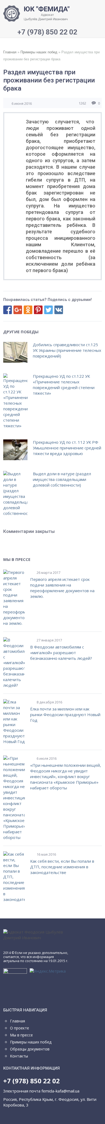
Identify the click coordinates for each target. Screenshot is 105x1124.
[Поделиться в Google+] (17, 310)
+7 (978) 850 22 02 (31, 1080)
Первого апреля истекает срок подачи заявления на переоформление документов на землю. (62, 588)
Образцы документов (30, 1049)
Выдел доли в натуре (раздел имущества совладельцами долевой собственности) (62, 479)
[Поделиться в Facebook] (7, 310)
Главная (9, 52)
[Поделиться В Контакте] (58, 310)
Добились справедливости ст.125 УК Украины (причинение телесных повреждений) (67, 350)
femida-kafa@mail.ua (60, 1091)
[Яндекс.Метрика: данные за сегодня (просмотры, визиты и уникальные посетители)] (48, 971)
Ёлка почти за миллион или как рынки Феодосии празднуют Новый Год (65, 714)
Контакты (19, 1056)
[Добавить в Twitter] (48, 310)
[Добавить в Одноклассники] (28, 310)
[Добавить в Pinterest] (38, 310)
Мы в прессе (21, 1035)
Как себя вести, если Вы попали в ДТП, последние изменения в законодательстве (62, 866)
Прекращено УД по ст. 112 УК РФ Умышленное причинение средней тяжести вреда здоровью (67, 447)
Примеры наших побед (38, 52)
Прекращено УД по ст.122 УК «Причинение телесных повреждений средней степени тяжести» (63, 384)
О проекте (19, 1028)
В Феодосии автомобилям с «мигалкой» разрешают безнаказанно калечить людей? (61, 652)
